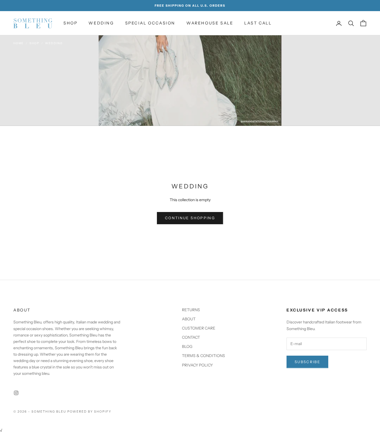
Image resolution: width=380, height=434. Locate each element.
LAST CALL (258, 23)
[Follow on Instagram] (16, 393)
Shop (34, 43)
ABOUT (189, 318)
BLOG (187, 346)
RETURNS (191, 309)
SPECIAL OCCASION (150, 23)
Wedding (54, 43)
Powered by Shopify (89, 411)
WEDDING (101, 23)
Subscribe (307, 362)
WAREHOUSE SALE (209, 23)
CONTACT (191, 337)
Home (18, 43)
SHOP (70, 23)
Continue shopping (190, 218)
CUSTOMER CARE (198, 328)
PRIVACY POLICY (197, 365)
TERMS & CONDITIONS (203, 355)
